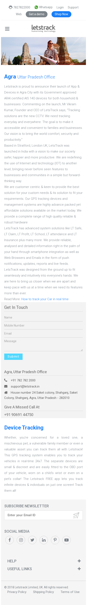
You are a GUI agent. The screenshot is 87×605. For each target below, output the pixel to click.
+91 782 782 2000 (23, 380)
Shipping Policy (43, 592)
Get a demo (36, 14)
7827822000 (21, 7)
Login (60, 7)
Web (19, 14)
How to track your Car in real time (45, 299)
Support (73, 7)
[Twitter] (32, 540)
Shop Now (61, 14)
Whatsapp (45, 7)
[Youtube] (66, 540)
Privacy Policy (16, 592)
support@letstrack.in (25, 386)
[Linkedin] (43, 540)
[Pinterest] (21, 540)
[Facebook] (9, 540)
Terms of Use (70, 592)
